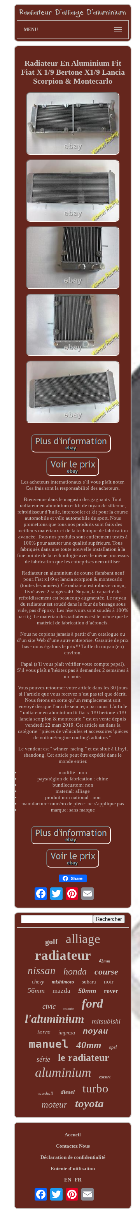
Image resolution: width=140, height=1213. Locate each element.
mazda (61, 990)
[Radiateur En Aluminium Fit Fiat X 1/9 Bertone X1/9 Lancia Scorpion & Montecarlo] (73, 124)
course (106, 971)
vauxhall (45, 1093)
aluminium (63, 1072)
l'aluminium (54, 1018)
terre (44, 1032)
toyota (89, 1103)
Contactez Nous (73, 1146)
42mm (104, 961)
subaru (89, 982)
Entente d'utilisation (73, 1168)
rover (111, 991)
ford (92, 1003)
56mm (36, 990)
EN (67, 1180)
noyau (95, 1031)
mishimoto (63, 982)
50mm (87, 991)
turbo (95, 1088)
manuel (48, 1044)
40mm (88, 1044)
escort (104, 1077)
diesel (68, 1092)
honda (75, 971)
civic (49, 1006)
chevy (38, 982)
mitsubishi (106, 1021)
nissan (42, 970)
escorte (68, 1008)
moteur (54, 1105)
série (43, 1059)
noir (109, 981)
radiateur (63, 955)
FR (78, 1180)
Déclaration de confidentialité (72, 1157)
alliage (83, 939)
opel (113, 1047)
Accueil (73, 1135)
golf (51, 941)
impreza (66, 1033)
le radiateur (83, 1057)
